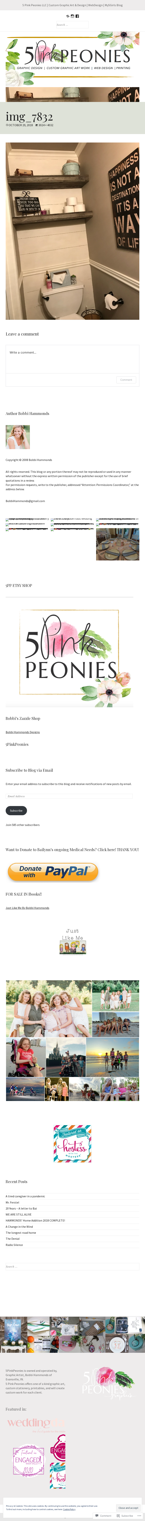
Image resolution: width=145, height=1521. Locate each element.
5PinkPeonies (17, 744)
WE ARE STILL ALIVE (19, 1214)
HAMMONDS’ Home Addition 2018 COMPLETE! (35, 1220)
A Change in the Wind (19, 1226)
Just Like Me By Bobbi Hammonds (27, 908)
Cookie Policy (69, 1509)
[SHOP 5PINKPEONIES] (68, 16)
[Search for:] (72, 1266)
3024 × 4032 (46, 125)
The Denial (13, 1238)
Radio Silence (14, 1245)
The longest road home (21, 1232)
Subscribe (16, 810)
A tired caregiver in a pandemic (25, 1196)
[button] (49, 1009)
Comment (126, 379)
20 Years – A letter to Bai (21, 1208)
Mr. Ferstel (12, 1202)
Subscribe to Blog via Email (29, 770)
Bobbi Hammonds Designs (23, 732)
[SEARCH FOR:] (72, 24)
